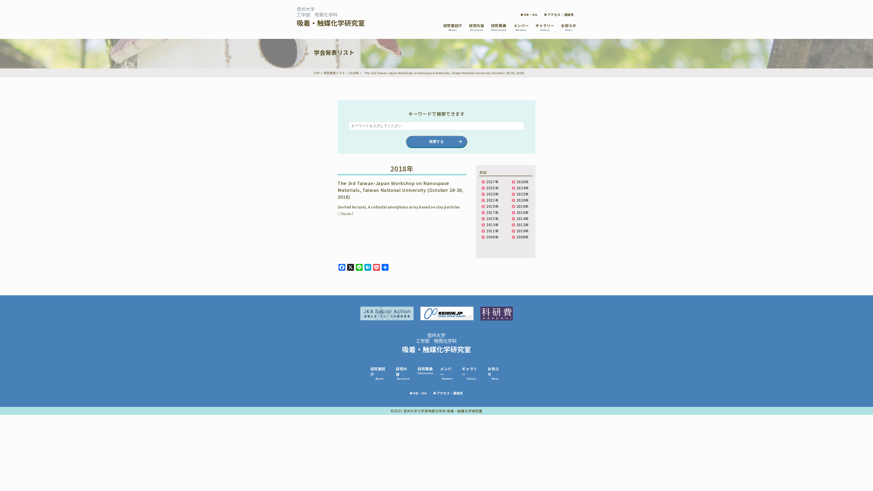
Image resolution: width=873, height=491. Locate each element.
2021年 (492, 200)
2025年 (492, 187)
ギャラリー (544, 27)
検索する (436, 141)
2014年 (523, 218)
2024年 (523, 187)
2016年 (523, 212)
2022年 (523, 194)
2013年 (492, 224)
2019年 (492, 206)
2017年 (492, 212)
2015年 (492, 218)
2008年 (523, 237)
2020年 (523, 200)
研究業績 (499, 27)
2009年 (492, 237)
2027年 (492, 181)
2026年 (523, 181)
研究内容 (476, 27)
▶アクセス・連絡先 (559, 14)
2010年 (523, 230)
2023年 (492, 194)
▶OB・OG (529, 14)
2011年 (492, 230)
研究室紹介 (452, 27)
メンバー (521, 27)
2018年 (523, 206)
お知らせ (568, 27)
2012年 (523, 224)
